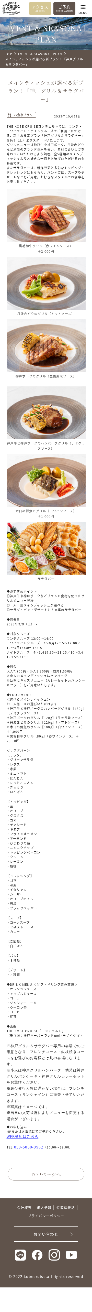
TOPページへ (46, 1174)
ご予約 (64, 8)
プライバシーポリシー (46, 1215)
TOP (8, 54)
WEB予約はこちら (23, 1136)
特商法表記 (65, 1207)
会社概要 (24, 1207)
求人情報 (44, 1207)
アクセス (40, 8)
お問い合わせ (46, 1234)
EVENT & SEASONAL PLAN (40, 54)
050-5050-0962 (28, 1147)
